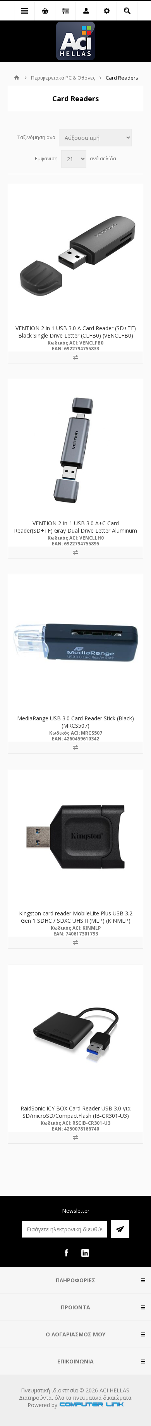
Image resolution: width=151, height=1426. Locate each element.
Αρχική (17, 77)
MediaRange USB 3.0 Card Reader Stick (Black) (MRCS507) (75, 722)
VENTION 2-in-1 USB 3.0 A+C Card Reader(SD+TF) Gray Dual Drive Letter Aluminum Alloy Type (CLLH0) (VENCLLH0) (75, 530)
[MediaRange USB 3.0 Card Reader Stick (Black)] (75, 641)
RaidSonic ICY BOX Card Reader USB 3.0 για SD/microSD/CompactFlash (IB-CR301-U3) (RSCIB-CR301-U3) (75, 1116)
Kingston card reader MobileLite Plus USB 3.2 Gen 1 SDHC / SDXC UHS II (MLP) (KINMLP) (75, 917)
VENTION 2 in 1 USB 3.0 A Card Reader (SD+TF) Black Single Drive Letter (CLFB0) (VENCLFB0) (75, 331)
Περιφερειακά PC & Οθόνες (63, 77)
